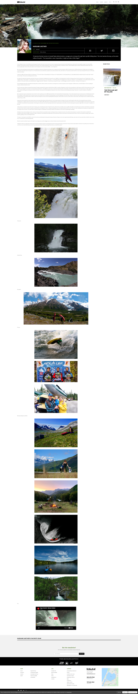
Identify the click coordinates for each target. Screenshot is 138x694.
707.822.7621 (90, 682)
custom (101, 2)
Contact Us (69, 680)
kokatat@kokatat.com (91, 673)
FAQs (68, 678)
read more (106, 94)
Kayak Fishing (33, 670)
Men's (21, 670)
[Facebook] (90, 50)
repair (21, 675)
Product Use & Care (70, 674)
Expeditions (53, 677)
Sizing (68, 672)
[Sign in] (116, 2)
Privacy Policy (69, 692)
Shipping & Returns (71, 677)
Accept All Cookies (132, 692)
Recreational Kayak (34, 672)
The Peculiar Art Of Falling (111, 91)
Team (52, 675)
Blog (52, 674)
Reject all (125, 692)
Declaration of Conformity (72, 685)
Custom (21, 674)
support (105, 2)
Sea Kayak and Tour (34, 674)
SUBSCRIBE (81, 653)
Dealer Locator (69, 682)
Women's (22, 672)
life (110, 2)
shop (97, 2)
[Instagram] (113, 50)
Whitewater (33, 677)
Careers (52, 678)
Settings (119, 692)
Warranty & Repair (70, 675)
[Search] (114, 2)
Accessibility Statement (71, 670)
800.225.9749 (90, 677)
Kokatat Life (53, 670)
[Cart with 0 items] (118, 2)
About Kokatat (54, 672)
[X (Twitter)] (101, 50)
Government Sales (70, 683)
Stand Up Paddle (34, 675)
